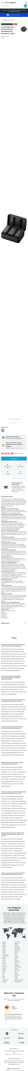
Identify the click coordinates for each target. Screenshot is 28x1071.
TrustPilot (18, 999)
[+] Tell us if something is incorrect (19, 478)
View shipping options (10, 448)
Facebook (12, 999)
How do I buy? (19, 448)
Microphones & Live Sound (8, 20)
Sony (3, 27)
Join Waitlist (14, 458)
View (6, 1021)
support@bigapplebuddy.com (16, 1054)
